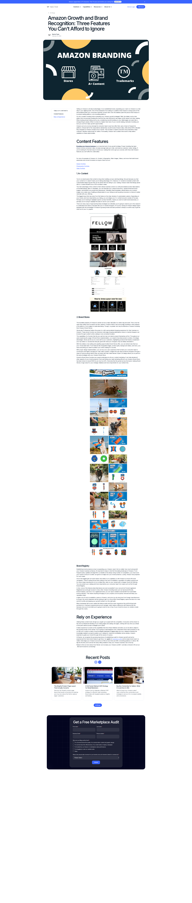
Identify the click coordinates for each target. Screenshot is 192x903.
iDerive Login (131, 7)
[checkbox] (96, 743)
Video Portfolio (80, 168)
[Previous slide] (96, 662)
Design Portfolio (81, 164)
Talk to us (141, 7)
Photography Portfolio (82, 166)
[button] (77, 7)
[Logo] (52, 7)
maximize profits (117, 639)
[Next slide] (99, 662)
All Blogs (97, 705)
